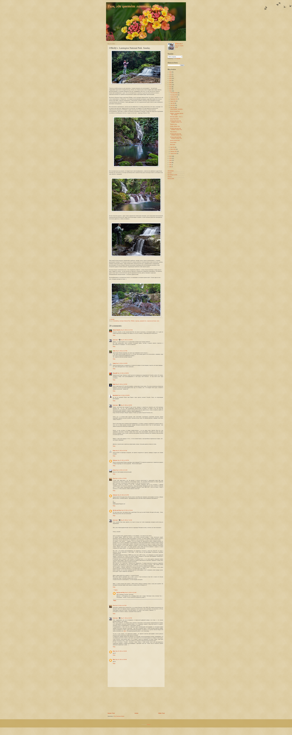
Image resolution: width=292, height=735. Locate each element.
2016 (170, 82)
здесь (125, 631)
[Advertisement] (136, 699)
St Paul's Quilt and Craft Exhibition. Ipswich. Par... (176, 121)
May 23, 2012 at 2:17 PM (121, 350)
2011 (170, 156)
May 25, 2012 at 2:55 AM (127, 510)
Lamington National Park (124, 320)
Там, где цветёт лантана (129, 6)
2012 (170, 91)
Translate (178, 58)
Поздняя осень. (173, 124)
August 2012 (173, 101)
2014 (170, 86)
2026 (170, 72)
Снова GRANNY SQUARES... (176, 109)
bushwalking (116, 320)
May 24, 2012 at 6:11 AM (121, 470)
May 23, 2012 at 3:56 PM (123, 395)
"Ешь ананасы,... (174, 131)
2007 (170, 164)
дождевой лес (143, 320)
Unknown (115, 460)
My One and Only (117, 510)
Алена (114, 470)
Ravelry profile (171, 178)
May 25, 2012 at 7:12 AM (126, 520)
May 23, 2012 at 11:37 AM (127, 330)
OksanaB (115, 373)
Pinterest (170, 176)
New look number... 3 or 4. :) (176, 116)
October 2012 (173, 97)
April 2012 (172, 147)
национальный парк (151, 320)
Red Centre (172, 144)
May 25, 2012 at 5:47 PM (120, 605)
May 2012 (172, 107)
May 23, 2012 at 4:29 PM (126, 405)
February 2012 (173, 151)
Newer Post (111, 713)
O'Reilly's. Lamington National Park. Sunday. (176, 114)
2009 (170, 160)
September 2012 (174, 99)
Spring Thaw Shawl (174, 118)
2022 (170, 80)
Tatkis (114, 350)
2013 (170, 88)
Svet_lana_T (116, 339)
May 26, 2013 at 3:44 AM (121, 651)
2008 (170, 162)
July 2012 (172, 103)
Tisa (114, 478)
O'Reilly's (133, 320)
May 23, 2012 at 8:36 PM (123, 460)
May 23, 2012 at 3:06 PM (123, 373)
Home (136, 713)
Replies (116, 589)
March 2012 (173, 149)
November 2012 (174, 94)
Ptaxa (114, 450)
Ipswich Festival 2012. (175, 140)
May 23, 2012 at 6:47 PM (121, 450)
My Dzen (170, 172)
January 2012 (173, 153)
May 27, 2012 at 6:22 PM (126, 618)
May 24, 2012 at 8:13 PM (123, 495)
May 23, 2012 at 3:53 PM (121, 384)
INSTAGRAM (171, 171)
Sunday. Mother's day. (175, 126)
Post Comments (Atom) (119, 716)
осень (158, 320)
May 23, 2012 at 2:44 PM (121, 363)
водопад (137, 320)
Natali (114, 384)
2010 (170, 158)
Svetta (114, 363)
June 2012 (172, 105)
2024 (170, 76)
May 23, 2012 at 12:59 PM (126, 339)
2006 (170, 166)
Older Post (161, 713)
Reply (114, 335)
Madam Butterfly (117, 330)
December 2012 (174, 92)
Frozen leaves (173, 142)
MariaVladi (115, 395)
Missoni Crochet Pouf (175, 111)
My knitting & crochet (172, 174)
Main (114, 651)
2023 (170, 78)
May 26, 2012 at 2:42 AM (130, 592)
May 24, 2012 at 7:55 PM (120, 478)
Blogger (148, 724)
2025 (170, 74)
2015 (170, 84)
